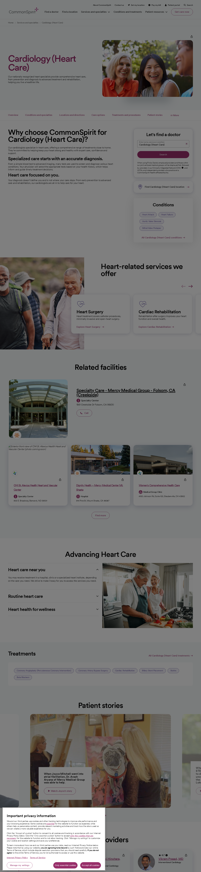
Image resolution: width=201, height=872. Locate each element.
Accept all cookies (90, 865)
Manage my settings (19, 865)
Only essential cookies (65, 865)
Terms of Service (37, 857)
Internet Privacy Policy (17, 857)
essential (50, 823)
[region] (53, 839)
